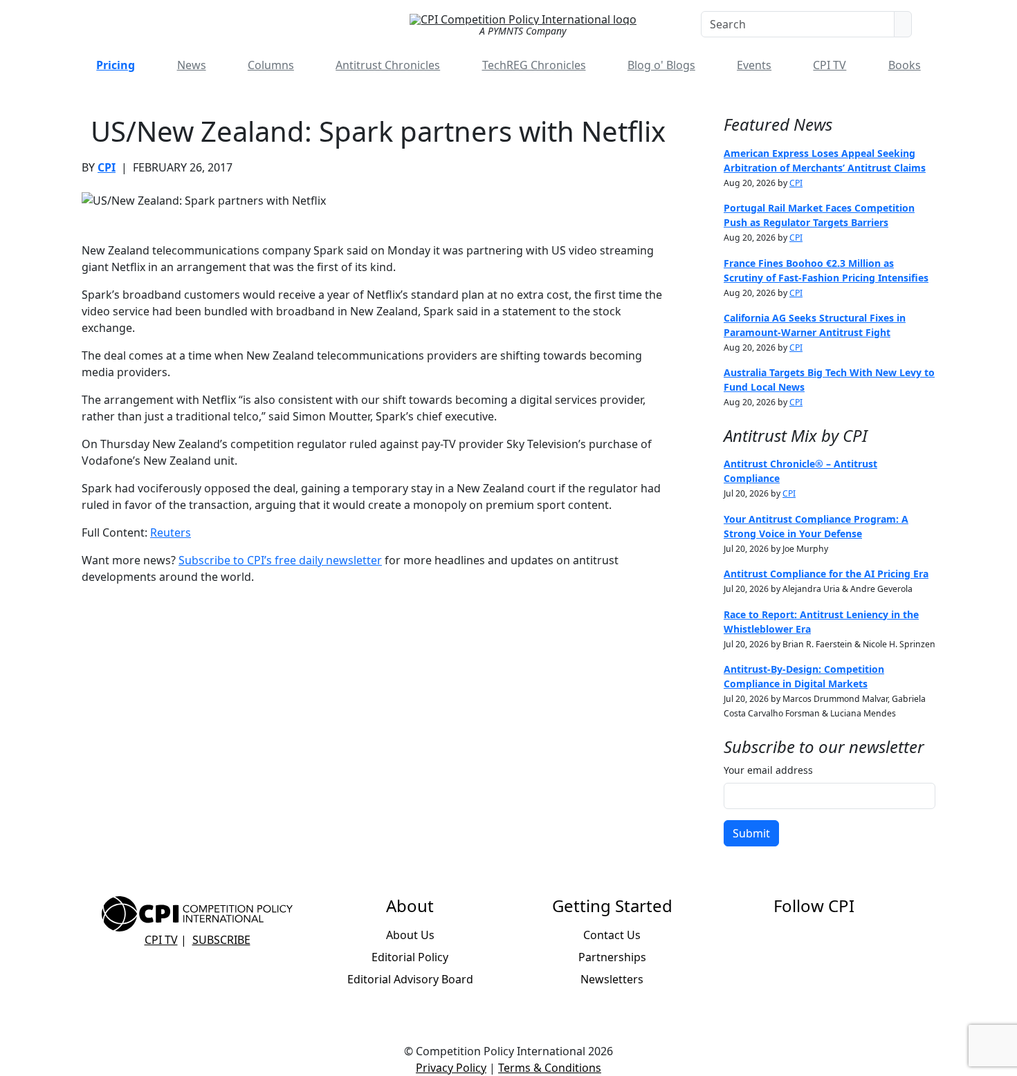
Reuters (170, 532)
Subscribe (221, 939)
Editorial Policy (410, 957)
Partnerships (612, 957)
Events (754, 65)
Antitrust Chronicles (388, 65)
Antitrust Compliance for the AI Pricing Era (826, 573)
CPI (107, 167)
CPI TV (829, 65)
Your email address (768, 770)
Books (904, 65)
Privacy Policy (451, 1067)
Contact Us (612, 935)
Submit (751, 833)
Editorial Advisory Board (410, 979)
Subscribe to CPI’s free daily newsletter (280, 560)
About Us (410, 935)
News (191, 65)
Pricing (115, 65)
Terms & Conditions (549, 1067)
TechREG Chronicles (534, 65)
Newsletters (611, 979)
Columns (271, 65)
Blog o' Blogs (661, 65)
